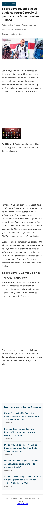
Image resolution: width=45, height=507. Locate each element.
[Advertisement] (22, 179)
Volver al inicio (22, 504)
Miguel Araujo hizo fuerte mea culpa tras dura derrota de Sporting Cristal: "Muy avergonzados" (21, 448)
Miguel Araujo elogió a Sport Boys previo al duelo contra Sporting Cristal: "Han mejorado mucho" (22, 416)
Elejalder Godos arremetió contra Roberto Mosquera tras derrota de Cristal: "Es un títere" (19, 432)
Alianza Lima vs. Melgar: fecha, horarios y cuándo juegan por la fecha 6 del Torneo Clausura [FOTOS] (22, 479)
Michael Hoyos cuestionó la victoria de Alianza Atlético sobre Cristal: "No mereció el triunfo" (22, 464)
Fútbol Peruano (9, 4)
